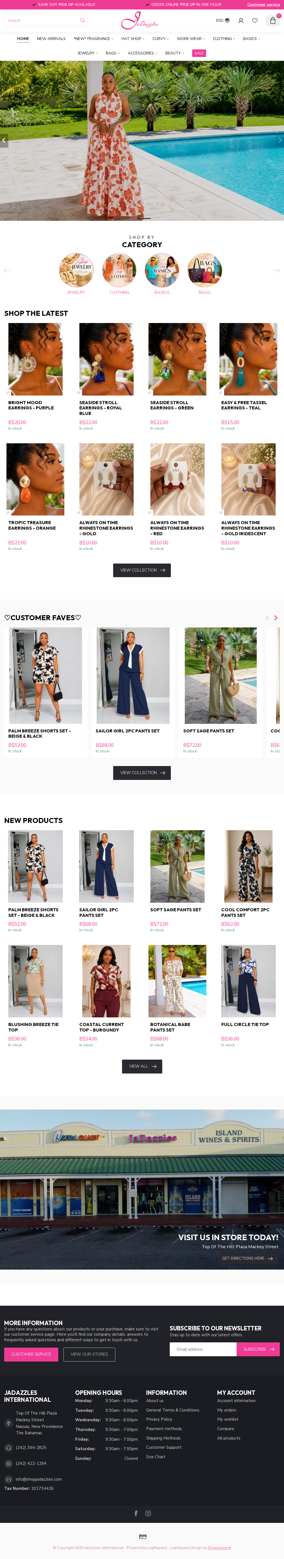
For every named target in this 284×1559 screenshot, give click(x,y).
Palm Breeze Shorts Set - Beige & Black (39, 733)
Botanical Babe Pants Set (170, 1027)
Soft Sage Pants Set (208, 731)
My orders (226, 1410)
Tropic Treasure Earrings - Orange (32, 525)
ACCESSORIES (141, 53)
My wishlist (228, 1419)
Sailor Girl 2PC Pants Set (128, 731)
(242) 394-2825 (31, 1447)
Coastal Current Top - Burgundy (101, 1027)
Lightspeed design (186, 1547)
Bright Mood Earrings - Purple (31, 405)
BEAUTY (173, 53)
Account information (236, 1400)
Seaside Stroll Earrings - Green (172, 405)
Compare (225, 1429)
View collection (138, 570)
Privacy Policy (159, 1419)
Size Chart (156, 1457)
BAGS (111, 53)
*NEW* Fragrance (92, 38)
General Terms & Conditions (172, 1410)
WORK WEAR (189, 38)
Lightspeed (157, 1547)
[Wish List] (255, 20)
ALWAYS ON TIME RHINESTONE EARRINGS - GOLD (106, 528)
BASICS (250, 38)
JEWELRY (86, 53)
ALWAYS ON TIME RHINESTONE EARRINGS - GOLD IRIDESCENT (248, 528)
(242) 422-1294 (31, 1463)
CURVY (159, 38)
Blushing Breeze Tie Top (33, 1027)
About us (155, 1400)
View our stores (89, 1354)
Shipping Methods (163, 1438)
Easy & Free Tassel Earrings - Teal (244, 405)
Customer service (263, 4)
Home (23, 38)
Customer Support (164, 1447)
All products (228, 1438)
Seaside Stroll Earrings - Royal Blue (100, 408)
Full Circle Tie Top (245, 1024)
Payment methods (164, 1429)
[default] (7, 392)
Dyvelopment (219, 1547)
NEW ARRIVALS (51, 38)
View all (138, 1066)
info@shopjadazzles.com (39, 1479)
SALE (199, 53)
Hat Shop (131, 38)
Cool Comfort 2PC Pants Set (245, 912)
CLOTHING (222, 38)
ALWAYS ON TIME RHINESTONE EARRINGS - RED (177, 528)
